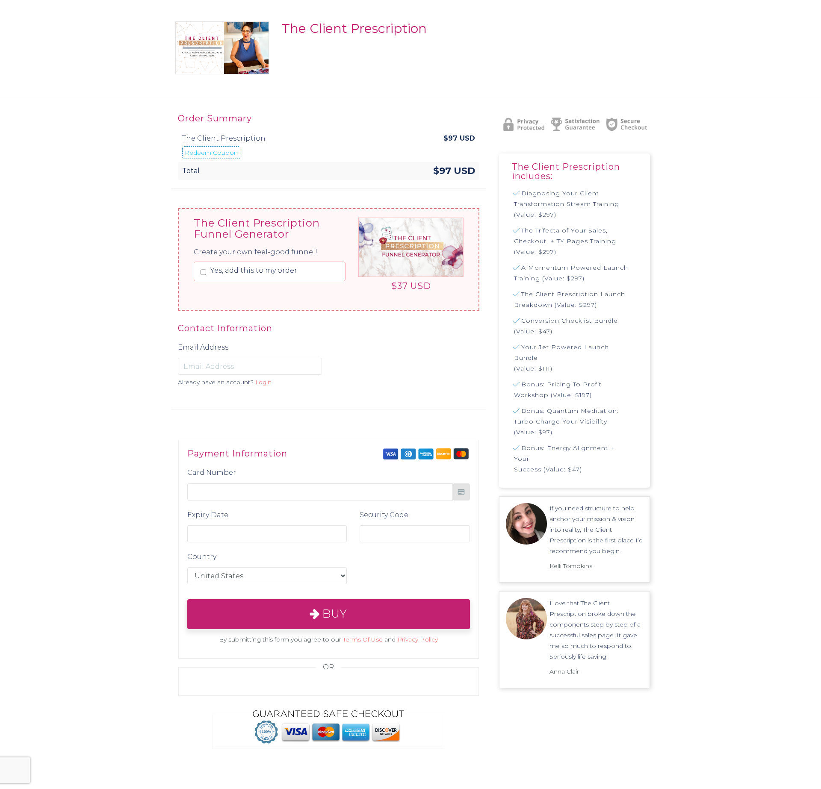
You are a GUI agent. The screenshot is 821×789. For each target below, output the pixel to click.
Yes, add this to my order (253, 270)
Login (263, 382)
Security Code (384, 515)
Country (201, 557)
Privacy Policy (417, 639)
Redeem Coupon (211, 152)
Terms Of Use (363, 639)
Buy (333, 614)
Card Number (211, 472)
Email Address (203, 347)
